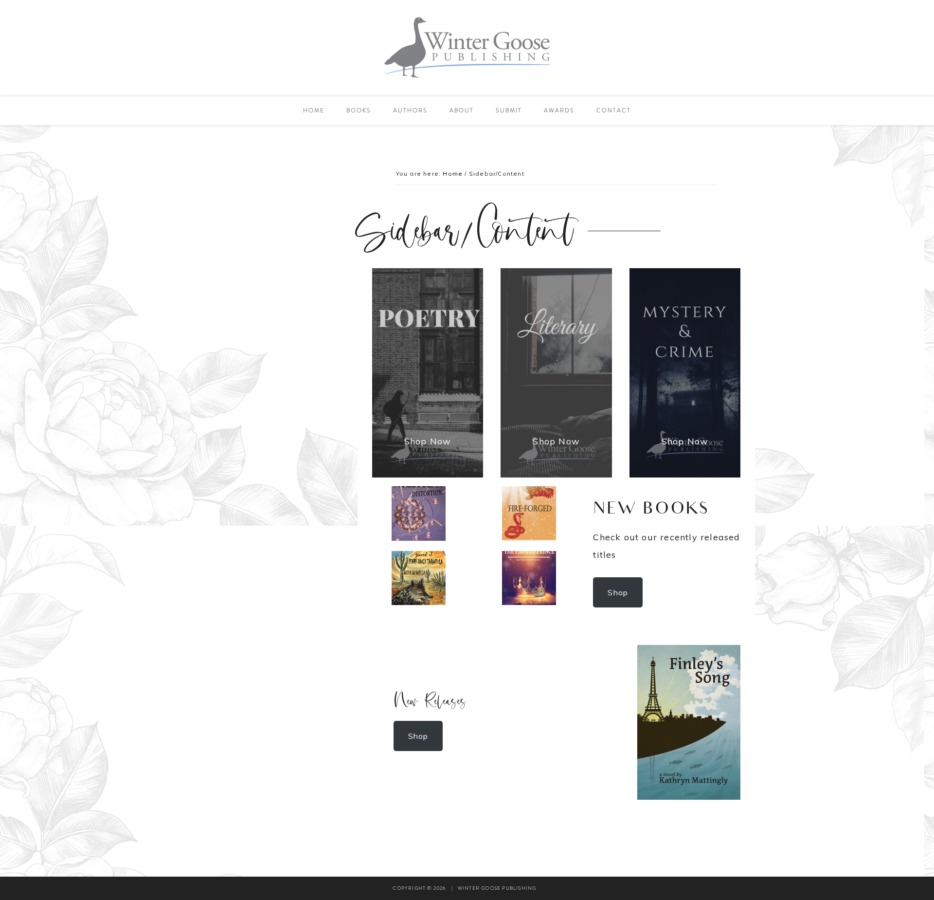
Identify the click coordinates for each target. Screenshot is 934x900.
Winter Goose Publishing (467, 47)
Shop (618, 592)
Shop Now (427, 441)
